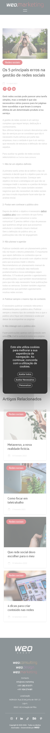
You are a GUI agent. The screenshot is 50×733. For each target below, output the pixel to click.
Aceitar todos (25, 374)
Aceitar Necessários (25, 380)
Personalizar (25, 385)
